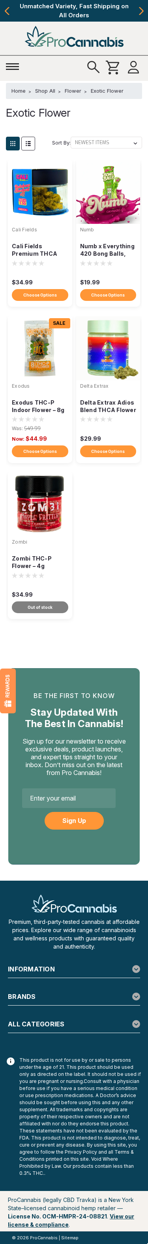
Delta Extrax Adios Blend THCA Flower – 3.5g (108, 406)
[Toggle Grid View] (13, 143)
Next (141, 11)
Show (8, 691)
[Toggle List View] (28, 143)
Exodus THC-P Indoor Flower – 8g (38, 406)
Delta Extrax (94, 386)
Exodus (21, 386)
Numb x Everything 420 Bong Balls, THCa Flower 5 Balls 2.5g (107, 250)
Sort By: (61, 142)
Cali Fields (24, 230)
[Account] (133, 68)
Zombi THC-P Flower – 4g (32, 562)
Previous (7, 11)
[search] (93, 68)
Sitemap (70, 1237)
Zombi (19, 542)
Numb (87, 230)
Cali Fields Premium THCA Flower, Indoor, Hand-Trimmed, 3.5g (35, 250)
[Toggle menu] (14, 64)
